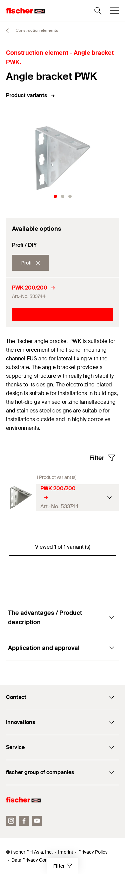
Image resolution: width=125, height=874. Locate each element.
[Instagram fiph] (11, 821)
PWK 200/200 (29, 287)
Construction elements (36, 30)
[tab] (55, 196)
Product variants (26, 95)
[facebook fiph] (24, 821)
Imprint (65, 852)
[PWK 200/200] (21, 497)
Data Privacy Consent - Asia (40, 860)
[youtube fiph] (37, 821)
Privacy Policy (93, 852)
